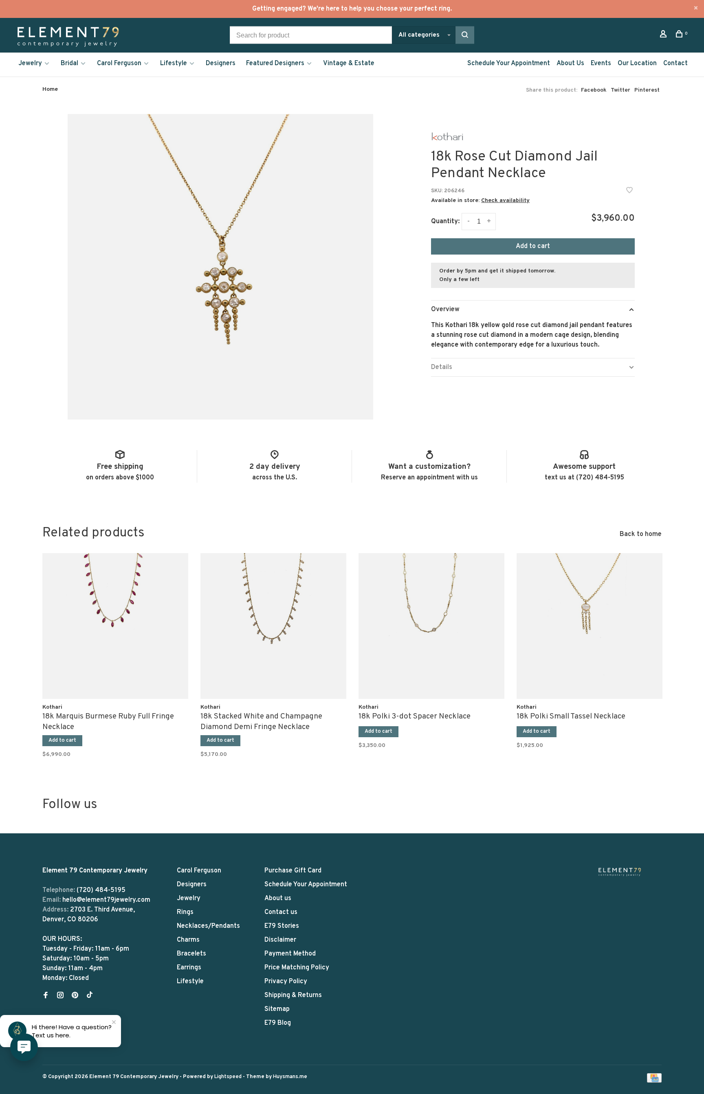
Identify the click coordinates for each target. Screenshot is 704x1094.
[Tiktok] (89, 996)
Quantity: (445, 221)
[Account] (664, 35)
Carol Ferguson (119, 63)
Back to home (641, 534)
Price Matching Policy (296, 968)
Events (601, 63)
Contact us (280, 912)
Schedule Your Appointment (508, 63)
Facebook (594, 90)
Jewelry (30, 63)
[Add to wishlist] (629, 191)
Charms (188, 940)
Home (50, 89)
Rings (185, 912)
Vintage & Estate (348, 63)
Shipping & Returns (293, 995)
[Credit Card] (654, 1081)
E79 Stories (281, 926)
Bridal (69, 63)
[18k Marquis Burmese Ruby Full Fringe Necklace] (115, 626)
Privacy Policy (285, 982)
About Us (570, 63)
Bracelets (191, 954)
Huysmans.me (290, 1077)
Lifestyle (173, 63)
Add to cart (533, 246)
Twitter (620, 90)
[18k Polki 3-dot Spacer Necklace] (431, 626)
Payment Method (290, 954)
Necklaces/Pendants (208, 926)
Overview (445, 309)
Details (441, 367)
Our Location (637, 63)
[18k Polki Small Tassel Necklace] (589, 626)
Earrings (189, 968)
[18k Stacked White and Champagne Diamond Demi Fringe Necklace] (273, 626)
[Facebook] (45, 996)
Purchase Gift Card (292, 871)
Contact (675, 63)
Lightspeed (228, 1077)
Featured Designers (275, 63)
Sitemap (277, 1009)
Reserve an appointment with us (429, 478)
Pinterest (647, 90)
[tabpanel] (115, 654)
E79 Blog (277, 1023)
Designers (220, 63)
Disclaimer (280, 940)
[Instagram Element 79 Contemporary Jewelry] (60, 996)
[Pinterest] (75, 996)
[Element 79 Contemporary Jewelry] (619, 872)
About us (277, 898)
